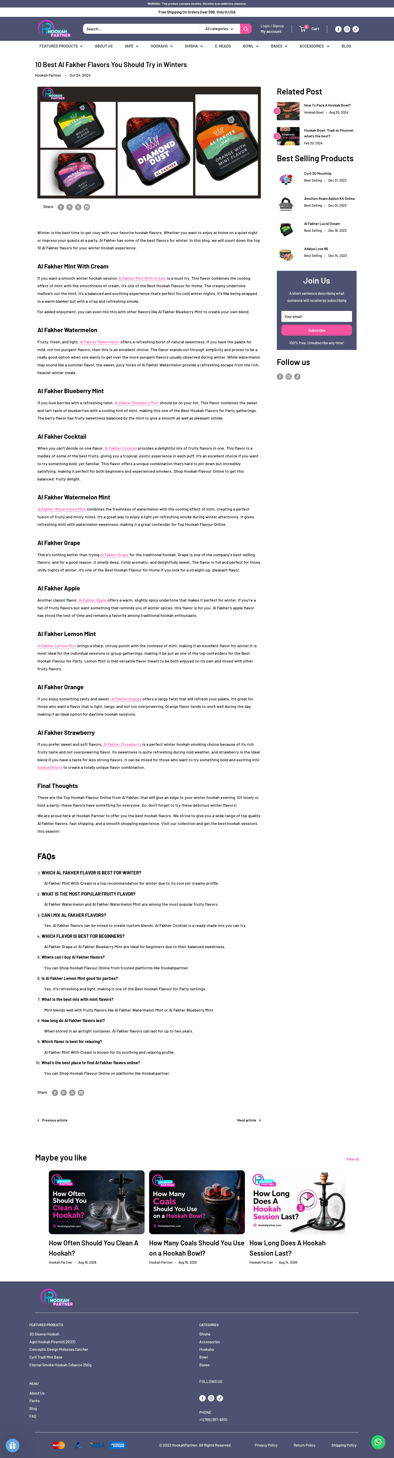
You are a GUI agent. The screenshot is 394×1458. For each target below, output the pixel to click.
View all (353, 1159)
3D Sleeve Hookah (44, 1334)
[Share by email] (87, 206)
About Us (104, 46)
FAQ (32, 1416)
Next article (246, 1120)
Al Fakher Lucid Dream (322, 223)
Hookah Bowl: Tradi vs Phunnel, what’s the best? (329, 133)
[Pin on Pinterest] (69, 206)
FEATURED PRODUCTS (58, 46)
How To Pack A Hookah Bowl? (327, 105)
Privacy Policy (266, 1445)
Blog (346, 46)
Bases (277, 46)
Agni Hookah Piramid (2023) (52, 1341)
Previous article (54, 1120)
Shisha (191, 46)
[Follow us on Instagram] (347, 28)
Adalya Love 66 (316, 248)
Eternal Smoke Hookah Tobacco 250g (60, 1364)
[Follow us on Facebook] (338, 28)
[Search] (245, 29)
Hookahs (159, 46)
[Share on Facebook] (61, 206)
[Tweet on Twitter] (78, 206)
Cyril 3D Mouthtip (318, 173)
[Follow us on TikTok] (356, 28)
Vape (129, 46)
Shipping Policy (344, 1445)
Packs (34, 1400)
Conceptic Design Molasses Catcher (58, 1349)
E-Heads (223, 46)
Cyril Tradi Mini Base (45, 1357)
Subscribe (316, 330)
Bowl (248, 46)
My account (271, 31)
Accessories (312, 46)
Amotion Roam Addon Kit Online (329, 198)
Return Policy (305, 1445)
